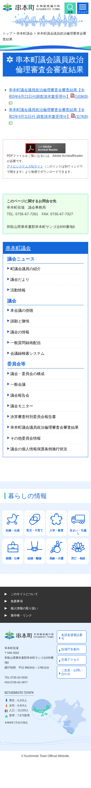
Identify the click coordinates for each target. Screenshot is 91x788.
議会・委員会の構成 (27, 374)
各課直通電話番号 (71, 636)
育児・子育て (34, 530)
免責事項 (17, 601)
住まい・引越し (78, 532)
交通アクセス (70, 659)
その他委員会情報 (25, 438)
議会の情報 (19, 332)
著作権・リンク (21, 615)
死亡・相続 (78, 558)
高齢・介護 (56, 558)
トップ (7, 33)
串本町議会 (24, 33)
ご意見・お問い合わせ (71, 672)
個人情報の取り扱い (24, 608)
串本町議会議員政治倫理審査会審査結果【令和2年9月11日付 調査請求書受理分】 (48, 112)
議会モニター (21, 406)
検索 (70, 12)
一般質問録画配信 (25, 343)
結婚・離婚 (34, 558)
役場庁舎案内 (70, 649)
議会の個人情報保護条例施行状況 (38, 449)
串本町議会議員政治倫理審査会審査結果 (44, 427)
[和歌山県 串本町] (31, 7)
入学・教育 (56, 530)
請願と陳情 (19, 321)
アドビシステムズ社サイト (25, 166)
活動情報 (18, 290)
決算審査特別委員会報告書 (33, 416)
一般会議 (18, 384)
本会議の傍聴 (21, 310)
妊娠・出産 (13, 530)
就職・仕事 (13, 558)
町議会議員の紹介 (25, 269)
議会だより (19, 279)
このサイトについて (24, 594)
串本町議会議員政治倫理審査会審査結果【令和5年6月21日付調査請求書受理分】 (48, 93)
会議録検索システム (27, 353)
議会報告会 (19, 395)
